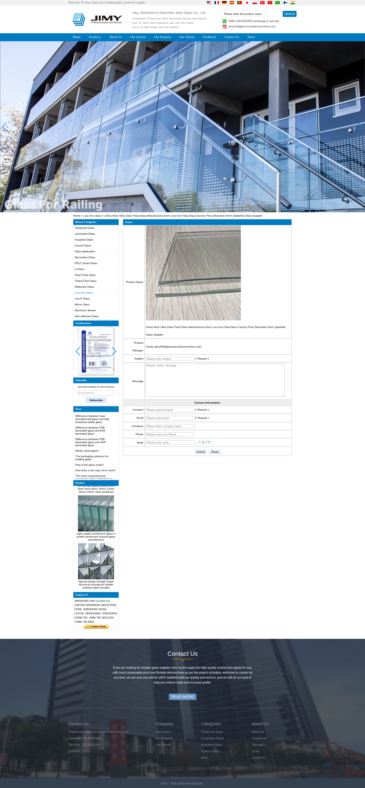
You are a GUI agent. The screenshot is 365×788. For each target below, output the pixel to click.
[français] (216, 2)
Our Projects (162, 37)
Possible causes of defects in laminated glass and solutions (93, 471)
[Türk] (262, 2)
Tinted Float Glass (86, 280)
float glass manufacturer (187, 783)
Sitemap (257, 744)
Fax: (71, 738)
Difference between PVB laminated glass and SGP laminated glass (90, 427)
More (204, 757)
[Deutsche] (224, 2)
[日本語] (247, 2)
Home (77, 37)
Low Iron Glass (92, 215)
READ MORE (182, 697)
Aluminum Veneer (85, 310)
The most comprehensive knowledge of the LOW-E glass (93, 462)
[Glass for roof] (182, 126)
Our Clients (187, 37)
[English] (209, 2)
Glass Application (85, 251)
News (251, 37)
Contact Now (96, 626)
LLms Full (258, 757)
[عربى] (277, 2)
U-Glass (79, 269)
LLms (255, 751)
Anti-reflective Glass (87, 316)
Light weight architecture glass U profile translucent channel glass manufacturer (96, 521)
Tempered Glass (84, 227)
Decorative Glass (85, 257)
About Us (115, 37)
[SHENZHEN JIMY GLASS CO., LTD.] (96, 27)
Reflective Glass (84, 286)
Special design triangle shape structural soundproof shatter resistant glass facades (96, 569)
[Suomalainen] (285, 2)
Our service (138, 37)
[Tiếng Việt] (270, 2)
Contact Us (231, 37)
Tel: (70, 744)
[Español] (232, 2)
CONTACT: (76, 751)
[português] (239, 2)
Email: (72, 731)
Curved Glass (83, 245)
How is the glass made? (89, 449)
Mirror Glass (82, 304)
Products (95, 37)
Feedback (209, 37)
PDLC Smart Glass (86, 263)
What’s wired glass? (87, 435)
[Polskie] (254, 2)
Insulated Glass (84, 239)
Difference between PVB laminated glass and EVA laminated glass (90, 415)
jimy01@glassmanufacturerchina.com (252, 26)
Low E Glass (82, 298)
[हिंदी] (292, 2)
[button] (175, 209)
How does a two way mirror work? (95, 455)
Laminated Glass (85, 233)
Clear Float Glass (85, 274)
